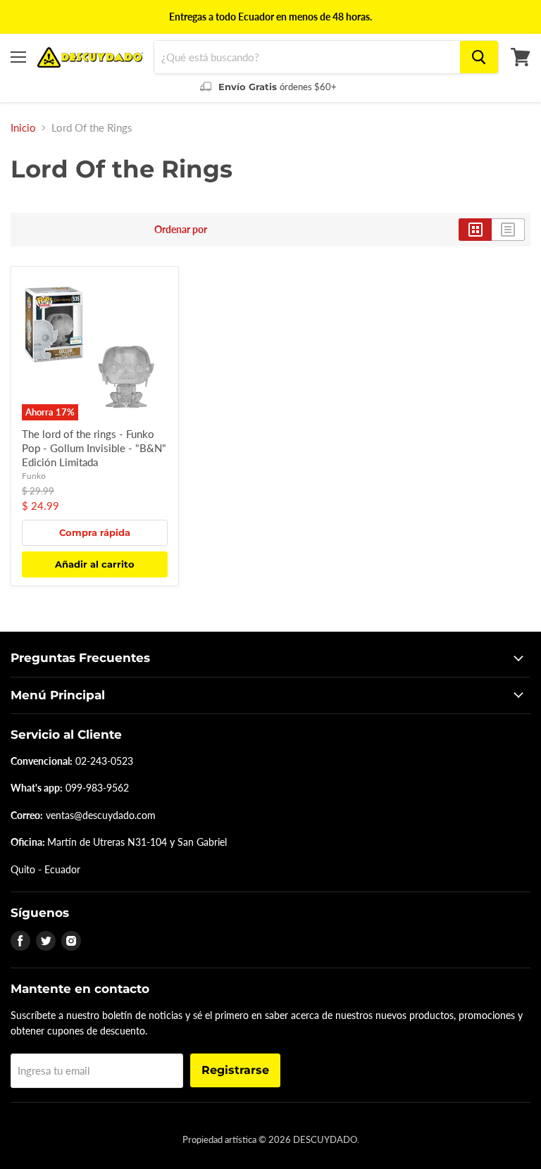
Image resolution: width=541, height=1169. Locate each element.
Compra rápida (94, 532)
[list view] (508, 229)
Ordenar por (180, 229)
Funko (34, 475)
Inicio (23, 128)
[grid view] (475, 229)
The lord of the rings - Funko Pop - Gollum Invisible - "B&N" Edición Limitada (94, 447)
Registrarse (235, 1070)
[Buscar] (479, 57)
